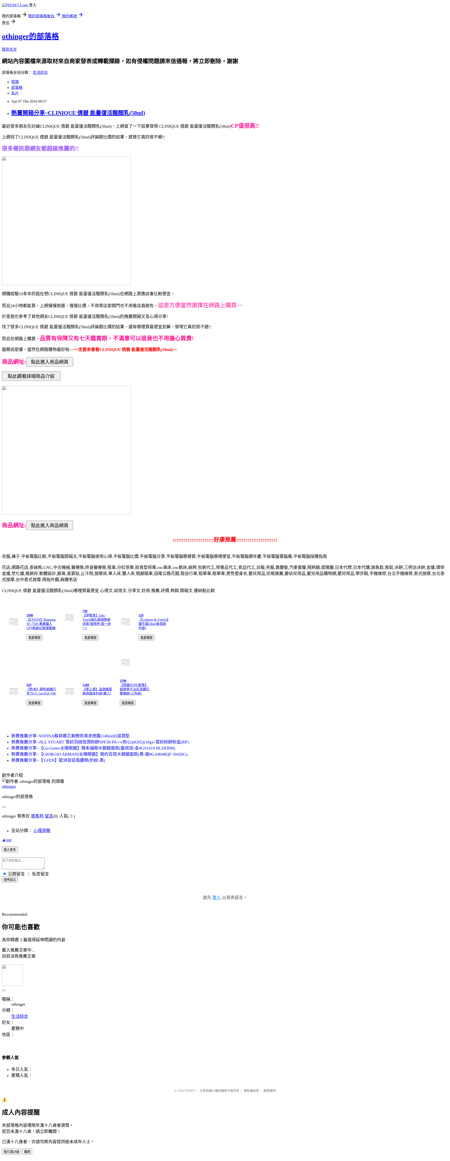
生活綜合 (40, 73)
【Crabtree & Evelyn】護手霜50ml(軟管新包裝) (154, 624)
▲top (6, 839)
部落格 (16, 88)
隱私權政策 (251, 1090)
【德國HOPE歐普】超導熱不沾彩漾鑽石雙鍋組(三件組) (134, 689)
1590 (123, 681)
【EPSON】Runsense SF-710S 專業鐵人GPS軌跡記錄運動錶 (41, 624)
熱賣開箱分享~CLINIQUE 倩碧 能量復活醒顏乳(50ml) (78, 113)
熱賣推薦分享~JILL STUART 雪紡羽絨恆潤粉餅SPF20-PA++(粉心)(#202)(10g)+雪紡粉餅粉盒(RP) (100, 742)
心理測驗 (42, 830)
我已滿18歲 (11, 1152)
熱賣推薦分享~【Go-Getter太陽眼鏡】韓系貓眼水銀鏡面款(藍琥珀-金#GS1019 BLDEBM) (93, 748)
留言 (49, 816)
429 (28, 685)
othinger (9, 786)
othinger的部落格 (30, 36)
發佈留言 (10, 879)
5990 (29, 615)
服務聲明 (269, 1090)
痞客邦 (37, 816)
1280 (85, 685)
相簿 (15, 82)
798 (84, 611)
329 (141, 615)
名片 (15, 93)
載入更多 (10, 849)
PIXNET (190, 1090)
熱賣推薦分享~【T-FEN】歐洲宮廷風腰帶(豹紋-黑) (58, 760)
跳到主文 (9, 49)
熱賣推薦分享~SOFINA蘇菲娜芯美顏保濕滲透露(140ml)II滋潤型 (70, 736)
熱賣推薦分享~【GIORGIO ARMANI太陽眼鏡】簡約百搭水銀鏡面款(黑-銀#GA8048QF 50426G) (99, 754)
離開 (27, 1152)
